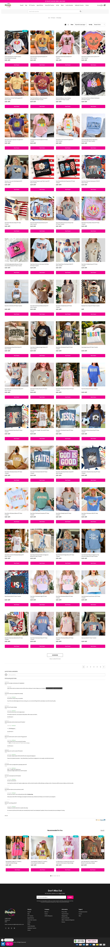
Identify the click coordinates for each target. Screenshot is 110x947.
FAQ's (80, 915)
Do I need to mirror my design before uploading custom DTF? (16, 764)
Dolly (28, 913)
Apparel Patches (31, 918)
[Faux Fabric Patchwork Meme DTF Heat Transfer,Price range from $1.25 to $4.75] (16, 499)
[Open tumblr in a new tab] (12, 928)
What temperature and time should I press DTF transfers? (15, 722)
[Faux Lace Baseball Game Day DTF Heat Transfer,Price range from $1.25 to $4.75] (16, 416)
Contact (80, 913)
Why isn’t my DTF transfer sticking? (11, 707)
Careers (46, 913)
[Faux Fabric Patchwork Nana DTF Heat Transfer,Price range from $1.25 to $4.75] (42, 624)
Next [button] (80, 1)
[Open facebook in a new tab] (6, 928)
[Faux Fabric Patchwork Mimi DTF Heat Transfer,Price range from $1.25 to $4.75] (68, 582)
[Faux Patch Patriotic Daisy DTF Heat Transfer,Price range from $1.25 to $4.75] (16, 208)
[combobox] (55, 11)
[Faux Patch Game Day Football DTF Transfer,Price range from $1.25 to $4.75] (68, 42)
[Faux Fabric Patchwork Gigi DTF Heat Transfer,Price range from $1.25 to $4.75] (42, 582)
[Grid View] (65, 24)
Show (72, 24)
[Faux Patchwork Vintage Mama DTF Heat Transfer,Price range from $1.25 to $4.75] (68, 540)
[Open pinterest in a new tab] (14, 928)
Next (103, 666)
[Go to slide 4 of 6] (55, 875)
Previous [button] (30, 1)
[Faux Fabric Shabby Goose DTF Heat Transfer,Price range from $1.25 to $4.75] (93, 250)
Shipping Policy (65, 915)
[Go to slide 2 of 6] (52, 875)
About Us (46, 911)
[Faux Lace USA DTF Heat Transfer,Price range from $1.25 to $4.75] (93, 624)
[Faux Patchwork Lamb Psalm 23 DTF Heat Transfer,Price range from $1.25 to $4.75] (93, 582)
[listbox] (99, 24)
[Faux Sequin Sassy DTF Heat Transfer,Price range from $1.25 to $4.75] (93, 333)
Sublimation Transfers (32, 928)
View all (6, 815)
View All (102, 830)
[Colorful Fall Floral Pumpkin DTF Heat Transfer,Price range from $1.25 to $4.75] (42, 125)
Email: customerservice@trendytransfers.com (14, 924)
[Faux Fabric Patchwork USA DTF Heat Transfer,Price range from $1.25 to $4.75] (93, 499)
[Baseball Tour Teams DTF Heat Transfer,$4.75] (93, 291)
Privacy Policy (64, 911)
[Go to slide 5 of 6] (57, 875)
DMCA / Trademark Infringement (68, 920)
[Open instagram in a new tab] (9, 928)
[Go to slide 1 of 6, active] (50, 875)
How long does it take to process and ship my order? (14, 789)
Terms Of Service (65, 913)
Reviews (63, 922)
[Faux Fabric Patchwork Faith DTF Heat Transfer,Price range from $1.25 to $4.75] (42, 457)
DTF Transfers (30, 915)
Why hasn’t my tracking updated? (11, 803)
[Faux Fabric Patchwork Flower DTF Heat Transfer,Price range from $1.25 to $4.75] (68, 374)
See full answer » (10, 716)
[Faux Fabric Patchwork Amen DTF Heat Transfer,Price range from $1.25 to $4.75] (16, 457)
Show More (55, 655)
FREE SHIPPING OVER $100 (55, 1)
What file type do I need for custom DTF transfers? (14, 751)
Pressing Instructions (83, 911)
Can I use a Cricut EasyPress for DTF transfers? (13, 775)
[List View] (68, 24)
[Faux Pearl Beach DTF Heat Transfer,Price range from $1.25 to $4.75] (93, 374)
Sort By (90, 24)
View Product (16, 65)
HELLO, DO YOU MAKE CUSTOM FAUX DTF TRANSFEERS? (14, 683)
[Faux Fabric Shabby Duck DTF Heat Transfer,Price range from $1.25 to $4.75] (68, 499)
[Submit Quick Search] (80, 11)
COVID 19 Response (48, 915)
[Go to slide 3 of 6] (54, 875)
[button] (7, 690)
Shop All (29, 911)
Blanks (29, 924)
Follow (6, 684)
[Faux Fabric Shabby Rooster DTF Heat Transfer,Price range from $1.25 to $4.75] (42, 374)
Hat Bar (29, 922)
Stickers (29, 930)
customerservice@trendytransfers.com (54, 688)
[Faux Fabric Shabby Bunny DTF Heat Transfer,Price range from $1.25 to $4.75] (68, 291)
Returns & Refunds (65, 918)
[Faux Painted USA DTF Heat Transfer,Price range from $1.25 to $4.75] (16, 582)
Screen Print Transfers (32, 920)
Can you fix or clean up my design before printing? (14, 693)
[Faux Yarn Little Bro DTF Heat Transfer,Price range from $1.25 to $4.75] (16, 291)
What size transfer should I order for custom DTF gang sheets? (16, 736)
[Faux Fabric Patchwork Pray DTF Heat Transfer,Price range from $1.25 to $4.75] (68, 333)
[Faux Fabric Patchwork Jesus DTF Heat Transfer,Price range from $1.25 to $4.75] (68, 416)
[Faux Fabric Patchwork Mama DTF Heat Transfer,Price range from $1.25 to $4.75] (68, 624)
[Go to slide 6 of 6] (59, 875)
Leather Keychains (31, 926)
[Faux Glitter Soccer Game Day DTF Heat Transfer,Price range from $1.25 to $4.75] (93, 416)
